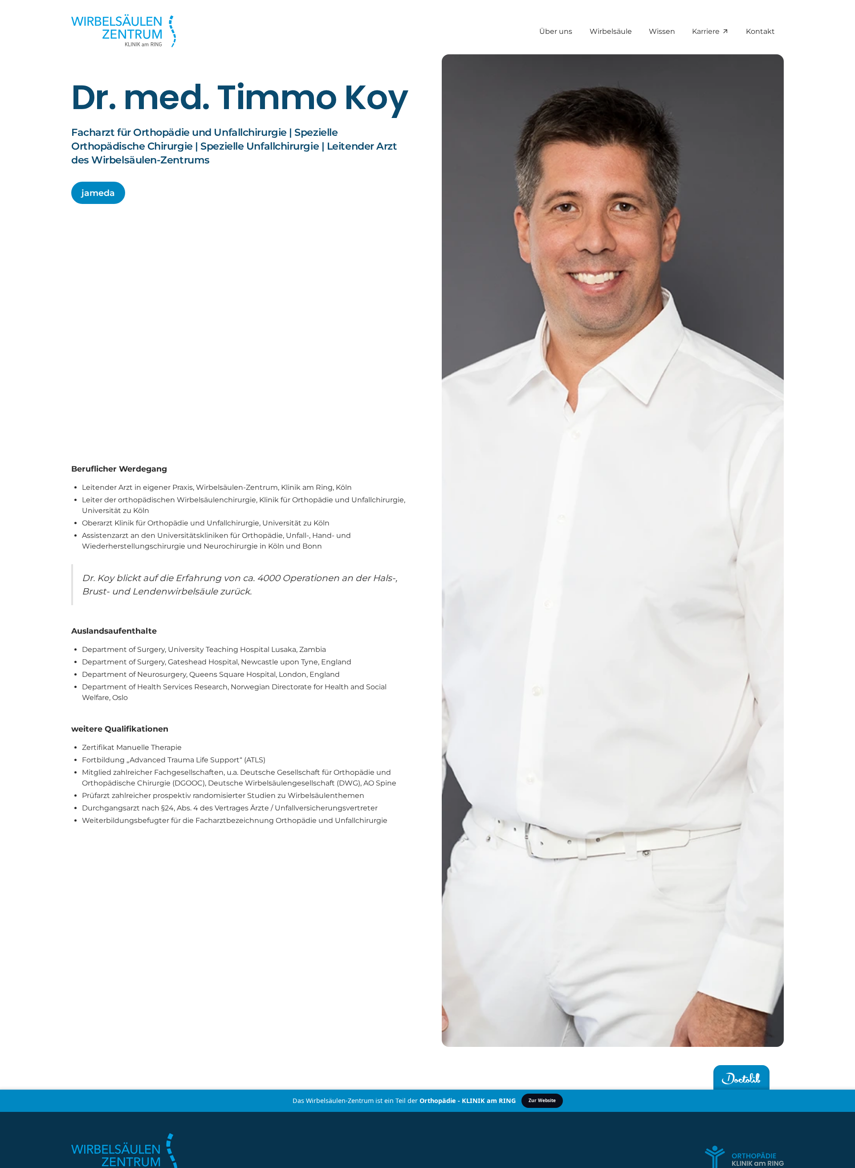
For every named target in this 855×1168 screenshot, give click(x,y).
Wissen (662, 31)
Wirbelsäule (611, 31)
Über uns (556, 31)
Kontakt (760, 31)
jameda (98, 192)
